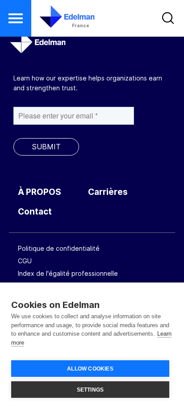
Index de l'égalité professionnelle (68, 273)
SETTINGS (90, 390)
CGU (25, 261)
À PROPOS (39, 192)
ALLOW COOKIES (90, 369)
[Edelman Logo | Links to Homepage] (61, 16)
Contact (35, 212)
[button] (15, 18)
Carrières (108, 192)
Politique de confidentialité (59, 248)
